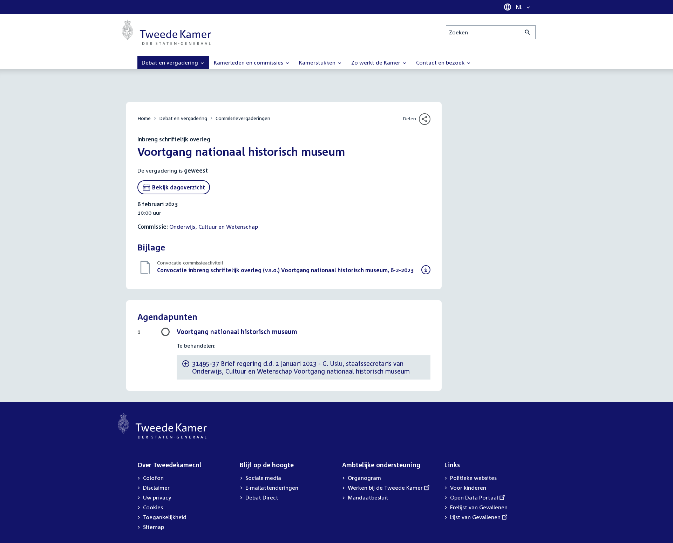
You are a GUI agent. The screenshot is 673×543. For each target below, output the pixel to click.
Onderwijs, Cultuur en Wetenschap (213, 226)
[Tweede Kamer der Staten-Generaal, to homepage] (166, 32)
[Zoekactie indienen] (528, 32)
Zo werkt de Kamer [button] (376, 62)
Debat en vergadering (183, 118)
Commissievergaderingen (243, 118)
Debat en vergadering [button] (170, 62)
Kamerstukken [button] (318, 62)
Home (144, 118)
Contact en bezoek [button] (441, 62)
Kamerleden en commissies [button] (249, 62)
